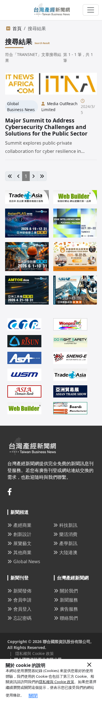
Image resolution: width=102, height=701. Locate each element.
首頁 (17, 28)
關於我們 (69, 591)
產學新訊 (68, 543)
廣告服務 (69, 609)
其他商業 (22, 552)
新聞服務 (69, 600)
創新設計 (22, 534)
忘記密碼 (22, 618)
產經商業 (22, 525)
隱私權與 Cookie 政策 (56, 681)
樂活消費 (68, 534)
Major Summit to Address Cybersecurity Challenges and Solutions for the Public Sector (46, 127)
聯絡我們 (69, 618)
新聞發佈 (22, 591)
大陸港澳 (68, 552)
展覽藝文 (22, 543)
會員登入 (22, 609)
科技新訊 (68, 525)
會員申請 (22, 600)
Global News (26, 561)
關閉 (33, 695)
